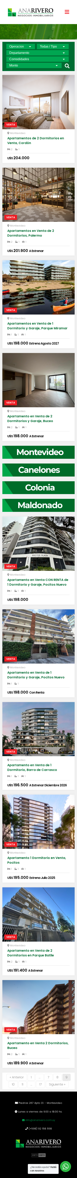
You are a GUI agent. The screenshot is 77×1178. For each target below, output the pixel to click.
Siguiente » (57, 1084)
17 (40, 1084)
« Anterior (17, 1077)
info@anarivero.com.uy (40, 1120)
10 (13, 1084)
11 (22, 1084)
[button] (67, 66)
